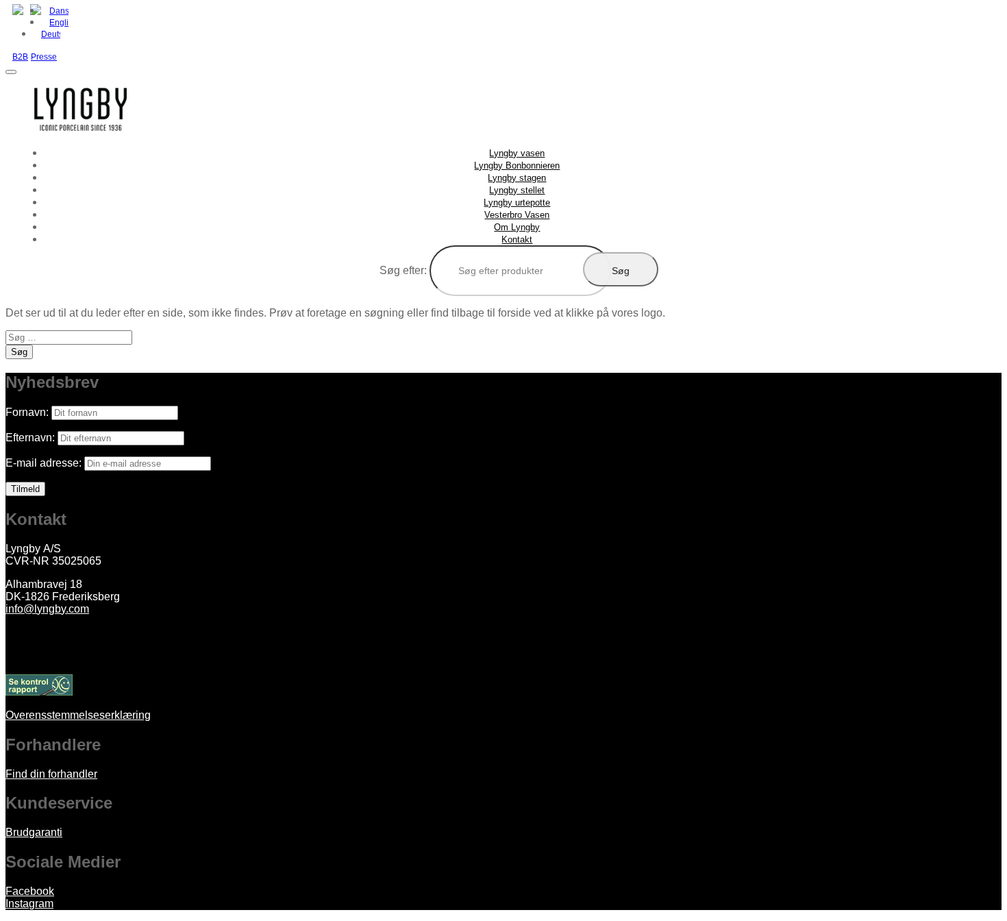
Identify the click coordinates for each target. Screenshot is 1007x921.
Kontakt (516, 239)
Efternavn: (30, 437)
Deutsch (50, 34)
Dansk (59, 11)
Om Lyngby (517, 227)
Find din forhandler (51, 774)
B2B (20, 57)
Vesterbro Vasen (516, 215)
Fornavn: (27, 412)
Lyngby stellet (517, 190)
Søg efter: (403, 270)
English (59, 22)
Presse (44, 57)
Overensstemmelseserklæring (78, 715)
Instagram (29, 903)
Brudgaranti (33, 832)
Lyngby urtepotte (517, 202)
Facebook (29, 891)
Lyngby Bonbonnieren (517, 165)
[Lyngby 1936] (80, 140)
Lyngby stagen (517, 178)
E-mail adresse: (43, 463)
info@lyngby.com (47, 609)
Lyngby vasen (517, 153)
